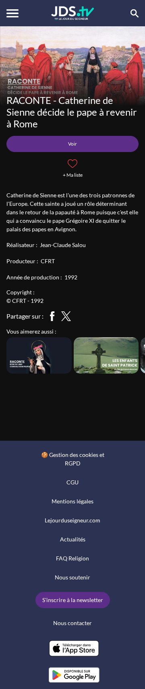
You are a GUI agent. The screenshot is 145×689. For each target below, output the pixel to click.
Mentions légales (72, 501)
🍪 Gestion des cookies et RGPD (72, 459)
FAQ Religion (72, 558)
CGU (72, 482)
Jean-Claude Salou (63, 244)
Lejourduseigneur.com (72, 520)
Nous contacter (72, 622)
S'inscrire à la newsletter (72, 599)
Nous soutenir (72, 577)
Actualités (72, 539)
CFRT (48, 261)
